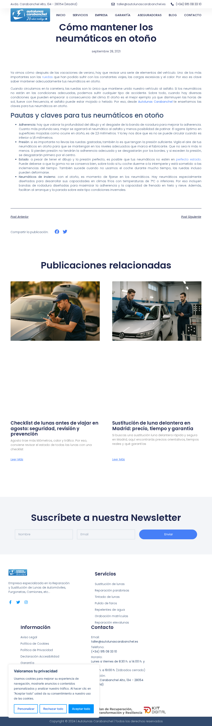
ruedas (47, 77)
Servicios (80, 15)
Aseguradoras (149, 15)
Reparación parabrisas (112, 590)
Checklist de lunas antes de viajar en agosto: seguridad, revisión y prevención (54, 428)
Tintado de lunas (107, 597)
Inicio (60, 15)
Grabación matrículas (111, 616)
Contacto (192, 15)
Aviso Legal (28, 637)
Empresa (101, 15)
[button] (57, 231)
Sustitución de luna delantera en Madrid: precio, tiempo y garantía (152, 426)
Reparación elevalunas (112, 622)
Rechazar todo (53, 708)
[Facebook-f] (10, 602)
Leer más (17, 459)
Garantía (122, 15)
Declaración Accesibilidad (39, 656)
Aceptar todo (81, 708)
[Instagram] (26, 602)
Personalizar (26, 708)
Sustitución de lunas (110, 584)
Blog (173, 15)
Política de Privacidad (36, 650)
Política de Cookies (34, 644)
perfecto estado (188, 159)
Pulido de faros (106, 603)
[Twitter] (18, 602)
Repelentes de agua (110, 610)
